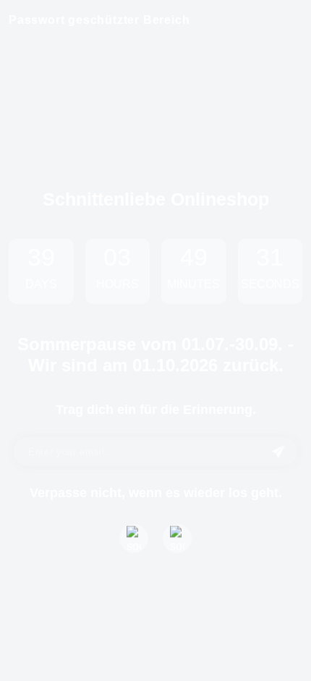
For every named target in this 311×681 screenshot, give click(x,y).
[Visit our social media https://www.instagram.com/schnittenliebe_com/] (177, 538)
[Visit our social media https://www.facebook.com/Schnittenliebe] (133, 538)
